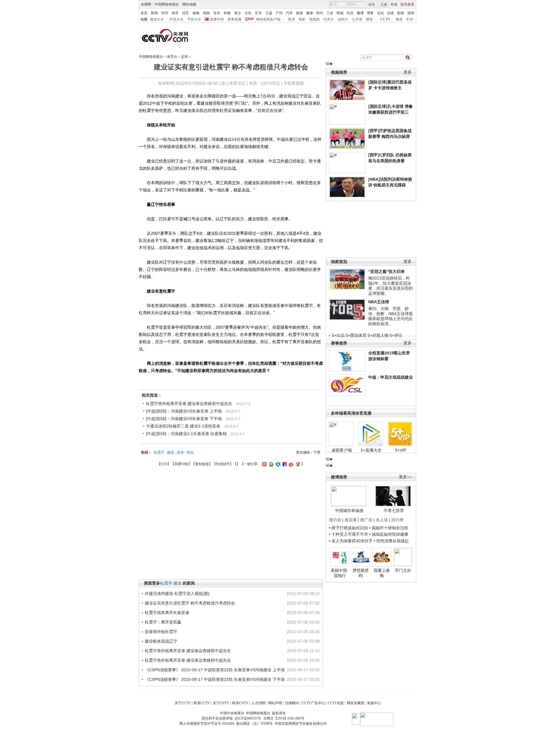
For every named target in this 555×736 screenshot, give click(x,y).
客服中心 (374, 703)
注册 (383, 5)
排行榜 (397, 519)
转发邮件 (223, 464)
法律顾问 (292, 703)
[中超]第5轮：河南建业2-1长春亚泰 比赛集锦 (186, 433)
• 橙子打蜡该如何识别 (348, 528)
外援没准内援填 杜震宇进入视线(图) (177, 593)
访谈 (390, 13)
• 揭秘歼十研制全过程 (388, 528)
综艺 (185, 13)
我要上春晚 (382, 573)
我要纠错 (181, 464)
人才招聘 (258, 703)
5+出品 (338, 335)
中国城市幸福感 (349, 510)
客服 (394, 4)
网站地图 (189, 4)
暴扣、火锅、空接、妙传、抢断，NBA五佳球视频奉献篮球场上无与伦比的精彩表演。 (390, 316)
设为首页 (407, 4)
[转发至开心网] (264, 464)
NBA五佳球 (378, 301)
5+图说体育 (356, 335)
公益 (268, 13)
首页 (143, 13)
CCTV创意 (336, 703)
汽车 (289, 13)
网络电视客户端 (268, 19)
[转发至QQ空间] (270, 464)
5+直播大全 (371, 450)
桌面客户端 (342, 450)
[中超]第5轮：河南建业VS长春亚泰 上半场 (184, 411)
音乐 (216, 13)
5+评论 (396, 335)
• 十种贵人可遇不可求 (349, 534)
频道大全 (157, 19)
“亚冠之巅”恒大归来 (386, 271)
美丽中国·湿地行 (339, 573)
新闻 (154, 13)
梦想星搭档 (361, 573)
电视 (143, 19)
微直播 (351, 519)
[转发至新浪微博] (290, 464)
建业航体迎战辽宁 (161, 641)
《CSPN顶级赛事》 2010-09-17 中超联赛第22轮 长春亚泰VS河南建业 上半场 (215, 669)
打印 (163, 464)
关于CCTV (183, 703)
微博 (360, 13)
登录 (371, 5)
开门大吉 (403, 570)
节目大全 (194, 19)
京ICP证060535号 (248, 718)
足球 (184, 57)
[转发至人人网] (277, 464)
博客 (370, 13)
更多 (408, 72)
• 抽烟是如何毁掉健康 (388, 534)
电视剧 (314, 19)
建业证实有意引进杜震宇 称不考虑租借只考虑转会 (190, 603)
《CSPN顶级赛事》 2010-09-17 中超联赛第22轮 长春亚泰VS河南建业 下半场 (215, 679)
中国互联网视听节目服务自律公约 (301, 724)
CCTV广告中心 (313, 703)
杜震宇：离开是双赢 (163, 622)
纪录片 (328, 19)
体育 (175, 13)
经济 (164, 13)
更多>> (405, 477)
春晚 (196, 13)
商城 (339, 13)
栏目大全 (177, 19)
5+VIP (400, 450)
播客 (369, 19)
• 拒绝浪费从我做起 (391, 541)
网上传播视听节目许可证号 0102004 (207, 724)
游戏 (410, 13)
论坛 (380, 13)
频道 (399, 19)
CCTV (385, 19)
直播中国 (217, 19)
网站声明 (275, 703)
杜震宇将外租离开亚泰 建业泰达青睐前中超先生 (189, 403)
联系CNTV (240, 703)
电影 (302, 19)
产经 (279, 13)
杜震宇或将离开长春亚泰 (167, 612)
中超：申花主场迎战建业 (390, 377)
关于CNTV (221, 703)
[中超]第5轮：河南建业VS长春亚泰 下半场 (184, 418)
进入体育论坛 (233, 83)
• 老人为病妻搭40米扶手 (351, 541)
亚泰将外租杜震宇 (161, 631)
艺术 (258, 13)
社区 (350, 13)
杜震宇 (159, 452)
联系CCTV (202, 703)
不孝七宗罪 (394, 510)
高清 (291, 19)
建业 (170, 452)
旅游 (299, 13)
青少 (237, 13)
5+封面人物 (378, 335)
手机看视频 (294, 83)
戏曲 (206, 13)
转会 (190, 452)
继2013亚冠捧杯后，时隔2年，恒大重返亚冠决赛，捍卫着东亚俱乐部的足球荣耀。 (390, 286)
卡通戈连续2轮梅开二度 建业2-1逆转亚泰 (183, 426)
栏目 (409, 19)
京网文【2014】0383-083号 (283, 718)
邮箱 (400, 13)
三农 (329, 13)
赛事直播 (234, 19)
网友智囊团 (355, 703)
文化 (248, 13)
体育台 (172, 57)
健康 (309, 13)
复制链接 (202, 464)
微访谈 (335, 519)
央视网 (146, 4)
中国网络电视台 (167, 4)
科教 (227, 13)
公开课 (357, 19)
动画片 (343, 19)
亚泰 (180, 452)
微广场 (366, 519)
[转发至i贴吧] (283, 464)
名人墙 (382, 519)
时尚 (319, 13)
